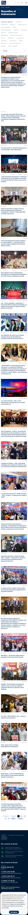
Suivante (13, 818)
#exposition (24, 74)
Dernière (20, 818)
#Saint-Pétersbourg (23, 363)
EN (19, 2)
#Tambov (12, 174)
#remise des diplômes (22, 174)
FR (22, 2)
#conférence (24, 713)
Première (6, 816)
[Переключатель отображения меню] (26, 3)
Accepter (13, 912)
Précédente (13, 816)
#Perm (25, 145)
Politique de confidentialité (17, 904)
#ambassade (24, 270)
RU (15, 2)
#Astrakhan (12, 300)
